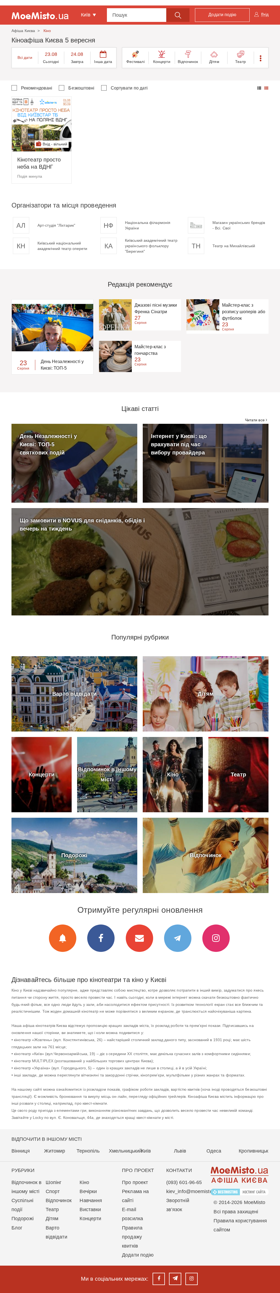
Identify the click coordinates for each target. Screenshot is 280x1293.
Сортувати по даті (129, 88)
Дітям (214, 61)
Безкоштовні (81, 88)
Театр (240, 61)
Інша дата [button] (103, 61)
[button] (261, 58)
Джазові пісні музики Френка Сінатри (156, 308)
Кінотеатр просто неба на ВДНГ (39, 163)
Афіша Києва (23, 30)
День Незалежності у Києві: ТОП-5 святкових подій (62, 365)
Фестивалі (135, 61)
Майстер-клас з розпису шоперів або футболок (243, 312)
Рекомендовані (36, 88)
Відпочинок (188, 61)
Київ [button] (86, 15)
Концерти (161, 61)
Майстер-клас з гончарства (150, 350)
